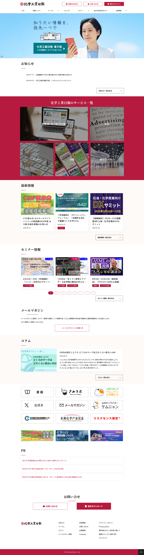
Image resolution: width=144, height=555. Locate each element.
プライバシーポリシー (106, 523)
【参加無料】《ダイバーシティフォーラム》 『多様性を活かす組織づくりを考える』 (72, 218)
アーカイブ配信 (28, 285)
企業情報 (118, 11)
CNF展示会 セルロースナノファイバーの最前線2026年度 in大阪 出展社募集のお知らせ (37, 221)
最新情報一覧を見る (104, 237)
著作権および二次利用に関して (109, 530)
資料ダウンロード (115, 4)
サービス (50, 11)
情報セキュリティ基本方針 (107, 534)
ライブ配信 (62, 285)
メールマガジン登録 (65, 534)
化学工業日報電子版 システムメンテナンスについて (53, 80)
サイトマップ (103, 538)
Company (82, 534)
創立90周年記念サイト (100, 11)
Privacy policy (104, 526)
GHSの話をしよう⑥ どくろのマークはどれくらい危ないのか (88, 352)
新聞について (37, 11)
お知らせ (61, 523)
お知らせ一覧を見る (105, 91)
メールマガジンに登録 (71, 327)
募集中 (95, 285)
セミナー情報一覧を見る (106, 298)
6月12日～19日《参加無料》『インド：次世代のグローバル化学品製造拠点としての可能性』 (37, 280)
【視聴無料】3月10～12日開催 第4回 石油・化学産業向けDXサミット (106, 221)
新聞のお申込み (73, 4)
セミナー (80, 11)
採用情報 (82, 523)
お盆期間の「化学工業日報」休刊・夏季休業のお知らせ (54, 75)
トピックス (67, 11)
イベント (61, 228)
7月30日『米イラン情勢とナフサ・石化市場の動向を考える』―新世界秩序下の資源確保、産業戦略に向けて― (72, 280)
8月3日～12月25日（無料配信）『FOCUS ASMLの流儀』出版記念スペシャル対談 (106, 280)
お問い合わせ (94, 4)
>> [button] (93, 293)
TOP (23, 11)
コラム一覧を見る (104, 377)
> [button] (87, 293)
